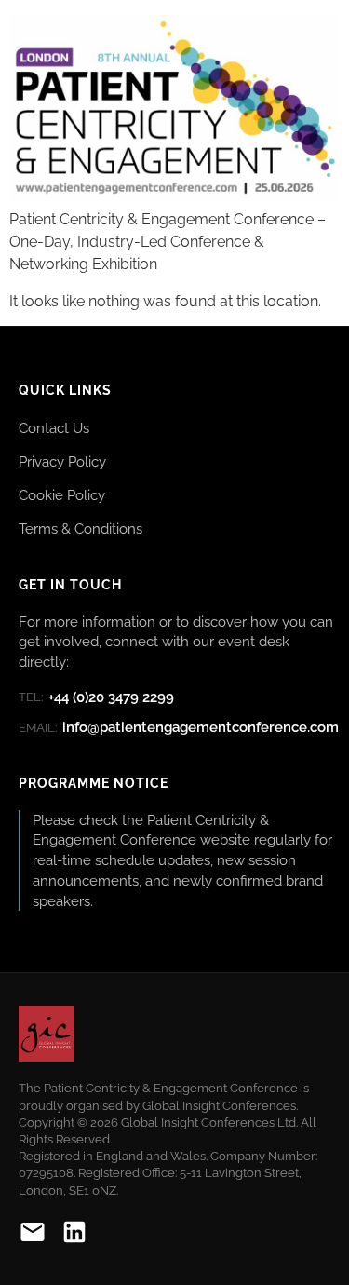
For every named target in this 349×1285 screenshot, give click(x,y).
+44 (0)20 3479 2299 (96, 697)
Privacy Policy (62, 461)
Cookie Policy (62, 495)
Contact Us (54, 428)
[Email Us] (33, 1235)
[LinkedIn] (74, 1235)
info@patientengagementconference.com (179, 727)
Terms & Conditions (80, 528)
